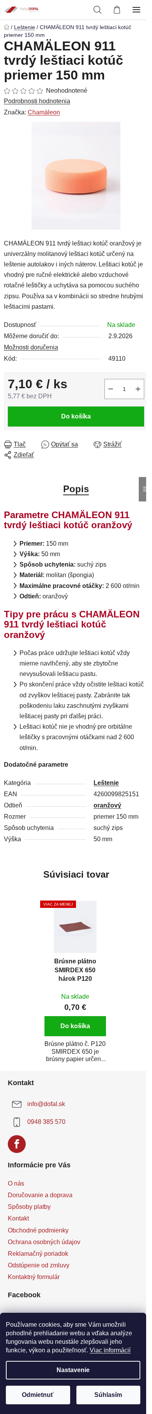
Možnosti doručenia (31, 347)
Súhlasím (108, 1395)
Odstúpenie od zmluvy (38, 1265)
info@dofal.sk (46, 1104)
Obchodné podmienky (38, 1230)
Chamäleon (44, 112)
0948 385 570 (46, 1121)
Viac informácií (110, 1350)
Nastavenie (73, 1370)
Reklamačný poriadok (38, 1253)
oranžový (107, 805)
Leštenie (106, 783)
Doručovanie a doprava (40, 1195)
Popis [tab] (76, 489)
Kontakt (18, 1218)
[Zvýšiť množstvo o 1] (138, 389)
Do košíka (76, 416)
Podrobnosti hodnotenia (37, 101)
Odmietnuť (38, 1395)
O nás (16, 1183)
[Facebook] (17, 1144)
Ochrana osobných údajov (44, 1242)
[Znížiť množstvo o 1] (111, 389)
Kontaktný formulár (34, 1277)
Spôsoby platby (29, 1206)
